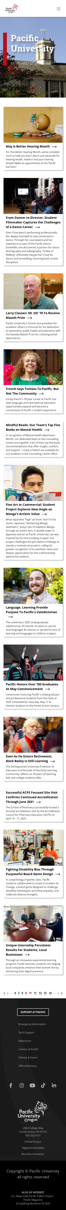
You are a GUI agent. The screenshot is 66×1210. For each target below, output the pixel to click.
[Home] (11, 8)
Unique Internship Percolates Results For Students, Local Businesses (28, 950)
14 (50, 993)
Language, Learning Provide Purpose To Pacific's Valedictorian (31, 609)
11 (35, 993)
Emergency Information (32, 1024)
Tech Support (26, 1032)
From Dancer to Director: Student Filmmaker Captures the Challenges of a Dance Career (33, 222)
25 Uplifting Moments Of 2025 (33, 1203)
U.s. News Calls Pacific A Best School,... (33, 1196)
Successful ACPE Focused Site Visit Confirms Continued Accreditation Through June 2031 (32, 797)
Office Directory (27, 1066)
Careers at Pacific (28, 1049)
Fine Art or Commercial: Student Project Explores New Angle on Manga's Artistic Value (30, 509)
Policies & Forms (28, 1057)
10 (30, 993)
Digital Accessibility (33, 1148)
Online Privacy (33, 1141)
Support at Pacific (33, 1012)
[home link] (33, 1111)
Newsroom (24, 1041)
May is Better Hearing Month (28, 146)
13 (45, 993)
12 (40, 993)
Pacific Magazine (33, 1199)
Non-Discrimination (32, 1154)
